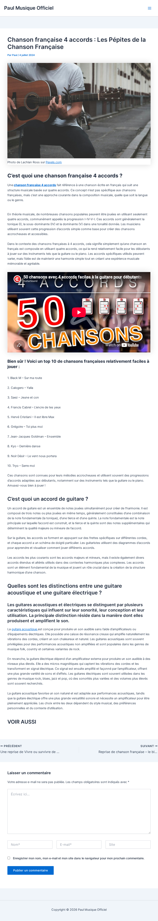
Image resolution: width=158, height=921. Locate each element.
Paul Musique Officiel (28, 8)
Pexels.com (54, 162)
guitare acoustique (25, 629)
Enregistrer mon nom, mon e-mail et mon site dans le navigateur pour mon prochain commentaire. (78, 858)
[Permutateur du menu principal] (149, 8)
